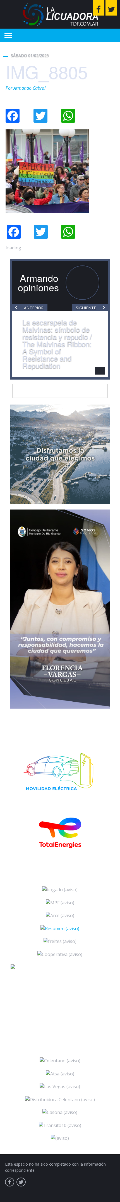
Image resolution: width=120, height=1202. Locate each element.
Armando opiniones (38, 282)
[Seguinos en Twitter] (111, 8)
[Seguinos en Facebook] (98, 8)
